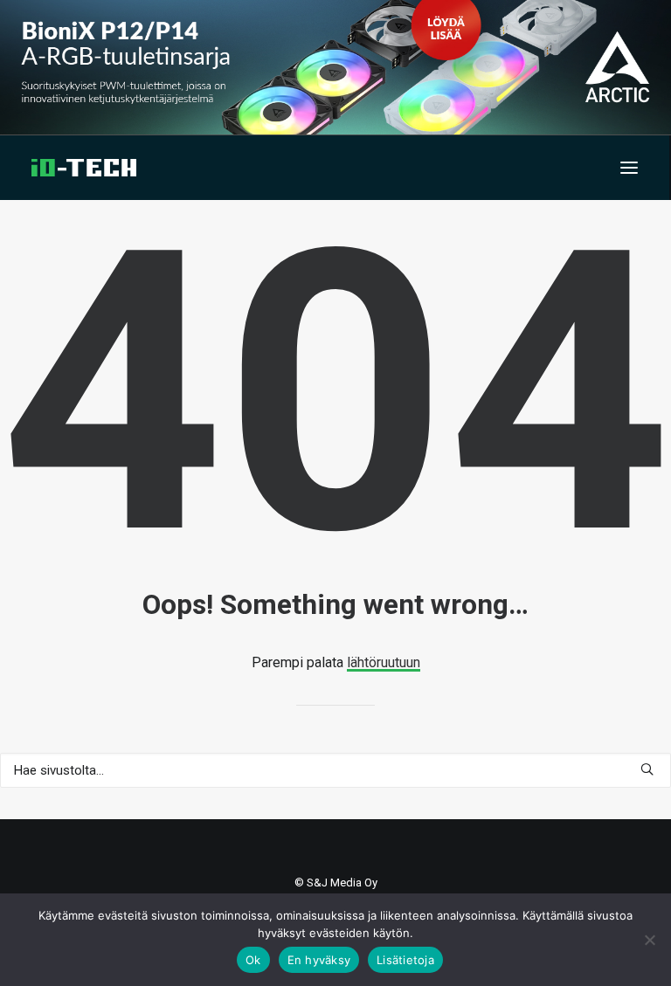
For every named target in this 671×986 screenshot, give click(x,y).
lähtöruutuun (383, 662)
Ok (253, 960)
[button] (629, 167)
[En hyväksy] (649, 939)
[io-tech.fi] (83, 167)
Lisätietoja (405, 960)
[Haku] (335, 770)
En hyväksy (319, 960)
